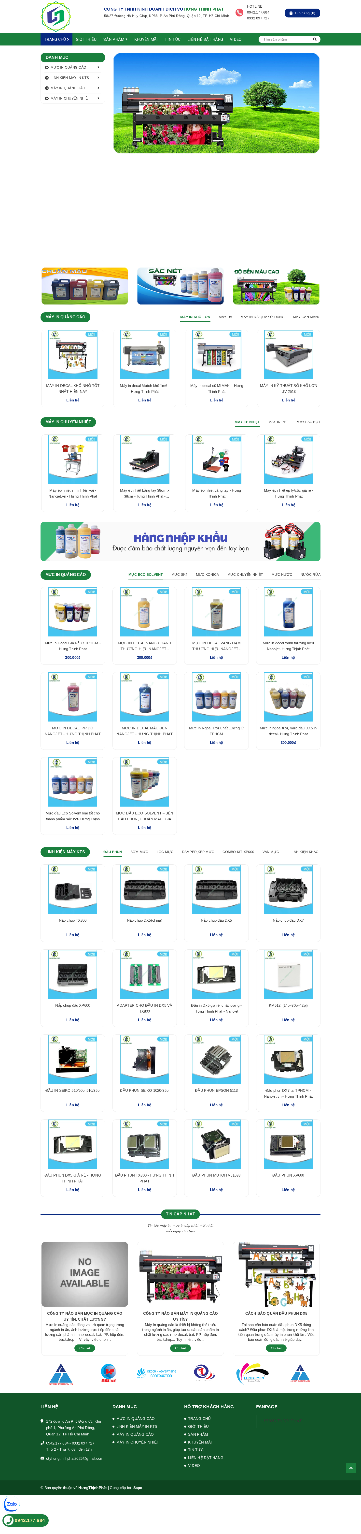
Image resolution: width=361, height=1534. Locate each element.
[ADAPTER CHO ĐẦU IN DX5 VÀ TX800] (145, 974)
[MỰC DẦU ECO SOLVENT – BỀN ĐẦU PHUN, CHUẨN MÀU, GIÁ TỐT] (145, 782)
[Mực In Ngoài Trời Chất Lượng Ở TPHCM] (216, 697)
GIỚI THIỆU (86, 39)
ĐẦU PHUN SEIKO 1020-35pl (144, 1090)
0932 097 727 (83, 1443)
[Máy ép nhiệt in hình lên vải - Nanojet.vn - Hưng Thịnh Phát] (73, 459)
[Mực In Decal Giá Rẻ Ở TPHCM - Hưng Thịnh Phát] (73, 611)
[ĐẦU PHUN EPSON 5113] (216, 1059)
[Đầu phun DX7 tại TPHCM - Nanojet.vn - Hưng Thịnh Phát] (288, 1059)
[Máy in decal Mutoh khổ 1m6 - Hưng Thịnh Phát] (144, 354)
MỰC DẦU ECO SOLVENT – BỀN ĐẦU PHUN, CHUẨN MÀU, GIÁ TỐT (144, 819)
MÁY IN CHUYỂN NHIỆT (70, 98)
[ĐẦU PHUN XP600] (288, 1144)
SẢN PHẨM (114, 39)
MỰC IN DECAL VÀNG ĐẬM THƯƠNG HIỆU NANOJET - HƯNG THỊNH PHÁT (216, 649)
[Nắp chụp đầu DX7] (288, 889)
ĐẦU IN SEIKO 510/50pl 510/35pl (72, 1090)
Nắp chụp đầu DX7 (288, 920)
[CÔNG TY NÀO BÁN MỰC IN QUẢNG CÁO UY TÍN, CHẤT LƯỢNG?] (85, 1274)
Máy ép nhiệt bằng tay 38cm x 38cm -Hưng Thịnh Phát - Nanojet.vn (144, 496)
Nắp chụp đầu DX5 (216, 920)
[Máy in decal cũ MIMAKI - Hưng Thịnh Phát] (216, 354)
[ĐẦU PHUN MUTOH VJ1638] (216, 1144)
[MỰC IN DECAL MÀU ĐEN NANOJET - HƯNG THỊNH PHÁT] (145, 697)
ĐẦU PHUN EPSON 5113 (216, 1090)
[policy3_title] (239, 12)
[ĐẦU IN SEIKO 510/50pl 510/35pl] (73, 1059)
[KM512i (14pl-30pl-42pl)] (288, 974)
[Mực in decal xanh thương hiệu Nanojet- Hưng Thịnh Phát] (288, 611)
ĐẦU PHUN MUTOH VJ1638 (216, 1175)
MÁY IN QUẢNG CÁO (68, 88)
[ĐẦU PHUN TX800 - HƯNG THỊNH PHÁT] (145, 1144)
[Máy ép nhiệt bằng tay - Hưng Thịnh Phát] (216, 459)
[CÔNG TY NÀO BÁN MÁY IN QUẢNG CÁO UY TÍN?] (180, 1274)
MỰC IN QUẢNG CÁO (68, 67)
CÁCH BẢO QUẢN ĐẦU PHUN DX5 (276, 1313)
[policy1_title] (96, 12)
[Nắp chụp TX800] (73, 889)
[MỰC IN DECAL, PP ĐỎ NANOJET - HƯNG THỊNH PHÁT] (73, 697)
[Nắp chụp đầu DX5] (216, 889)
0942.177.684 (57, 1443)
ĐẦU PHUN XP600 (288, 1175)
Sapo (137, 1488)
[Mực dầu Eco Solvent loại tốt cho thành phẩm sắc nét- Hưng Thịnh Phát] (73, 782)
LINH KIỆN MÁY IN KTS (70, 78)
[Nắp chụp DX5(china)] (145, 889)
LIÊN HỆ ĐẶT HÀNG (205, 39)
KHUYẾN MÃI (146, 39)
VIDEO (235, 39)
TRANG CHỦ (55, 39)
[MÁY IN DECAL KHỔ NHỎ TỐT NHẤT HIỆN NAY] (73, 354)
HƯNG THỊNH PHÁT (283, 1421)
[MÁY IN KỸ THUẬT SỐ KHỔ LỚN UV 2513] (288, 354)
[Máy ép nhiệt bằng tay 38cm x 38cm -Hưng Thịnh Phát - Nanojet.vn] (144, 459)
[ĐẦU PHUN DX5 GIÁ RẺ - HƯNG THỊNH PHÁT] (73, 1144)
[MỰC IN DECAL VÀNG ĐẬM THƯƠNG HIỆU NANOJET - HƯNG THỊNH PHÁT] (216, 611)
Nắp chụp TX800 (72, 920)
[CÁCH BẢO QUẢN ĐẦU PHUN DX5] (276, 1274)
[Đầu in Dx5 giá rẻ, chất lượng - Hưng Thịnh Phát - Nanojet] (216, 974)
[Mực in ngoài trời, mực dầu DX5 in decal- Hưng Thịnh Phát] (288, 697)
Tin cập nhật (180, 1214)
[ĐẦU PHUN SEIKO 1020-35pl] (145, 1059)
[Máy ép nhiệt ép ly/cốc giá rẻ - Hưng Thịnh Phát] (288, 459)
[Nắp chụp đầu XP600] (73, 974)
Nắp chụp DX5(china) (144, 920)
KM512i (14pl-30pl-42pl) (288, 1005)
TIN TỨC (172, 39)
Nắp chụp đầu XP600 (72, 1005)
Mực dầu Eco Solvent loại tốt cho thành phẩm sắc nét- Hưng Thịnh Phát (73, 819)
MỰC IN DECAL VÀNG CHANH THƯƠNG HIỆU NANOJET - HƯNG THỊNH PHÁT (144, 649)
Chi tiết (84, 1348)
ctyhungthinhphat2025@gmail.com (75, 1458)
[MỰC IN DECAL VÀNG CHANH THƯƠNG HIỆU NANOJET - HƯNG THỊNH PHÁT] (145, 611)
